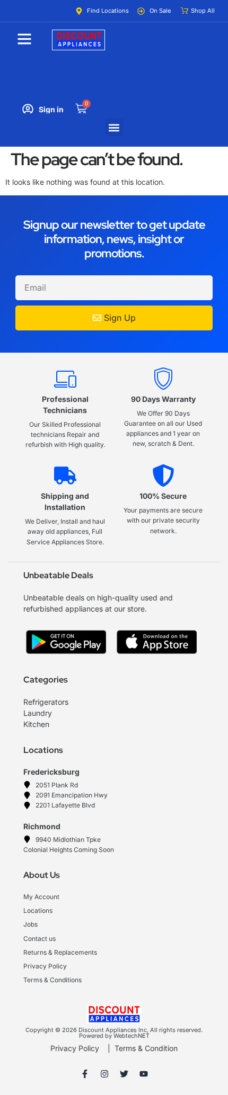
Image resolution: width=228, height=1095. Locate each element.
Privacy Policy (74, 1048)
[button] (114, 127)
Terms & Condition (146, 1048)
